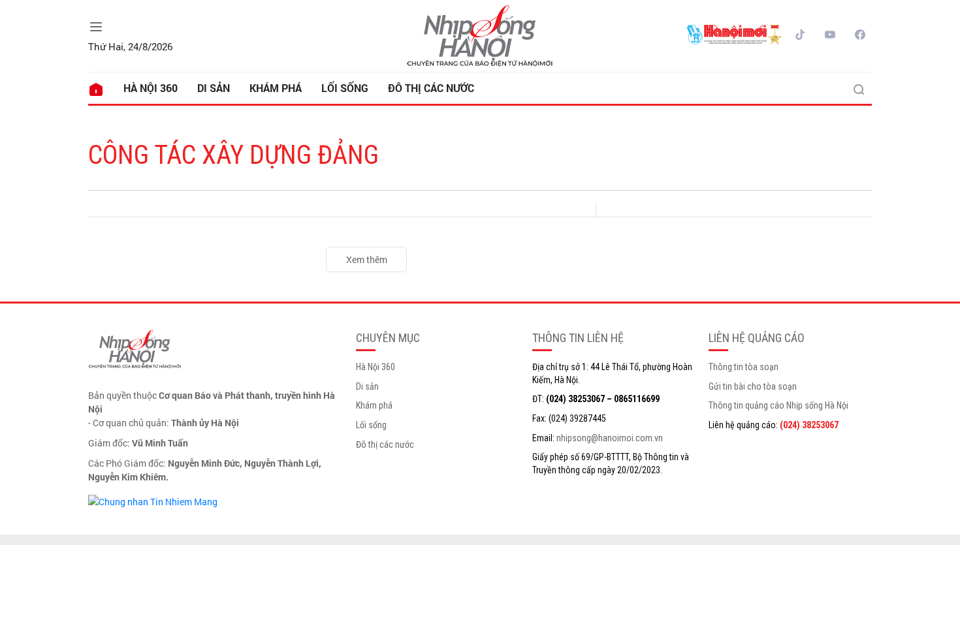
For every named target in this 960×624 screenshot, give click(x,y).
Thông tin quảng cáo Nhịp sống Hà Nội (778, 405)
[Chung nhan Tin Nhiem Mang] (152, 500)
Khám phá (275, 88)
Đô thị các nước (431, 88)
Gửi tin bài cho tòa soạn (753, 386)
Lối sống (344, 88)
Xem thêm (366, 259)
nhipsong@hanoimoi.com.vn (609, 438)
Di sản (213, 88)
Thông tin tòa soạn (743, 367)
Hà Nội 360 (150, 88)
